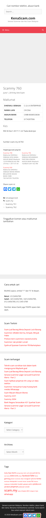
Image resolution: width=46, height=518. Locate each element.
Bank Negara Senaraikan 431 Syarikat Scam (22, 402)
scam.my (9, 201)
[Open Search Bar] (43, 30)
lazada (29, 481)
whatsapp (8, 494)
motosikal (13, 484)
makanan (7, 484)
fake (32, 475)
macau (36, 481)
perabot (7, 487)
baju (9, 473)
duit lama (7, 476)
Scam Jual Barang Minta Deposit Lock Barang (22, 329)
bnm (25, 473)
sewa (19, 491)
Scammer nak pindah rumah (16, 342)
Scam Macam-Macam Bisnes (16, 392)
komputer (13, 481)
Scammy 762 (11, 207)
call (28, 473)
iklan (22, 479)
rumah (27, 487)
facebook (26, 475)
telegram (32, 491)
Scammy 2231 (10, 396)
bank (14, 473)
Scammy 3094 (10, 399)
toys (36, 491)
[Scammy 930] (12, 172)
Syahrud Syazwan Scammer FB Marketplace (22, 345)
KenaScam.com (23, 18)
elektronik (14, 476)
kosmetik (19, 481)
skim (28, 491)
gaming (7, 479)
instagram (27, 479)
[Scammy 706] (31, 158)
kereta (38, 479)
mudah (20, 484)
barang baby (19, 473)
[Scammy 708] (12, 158)
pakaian (25, 484)
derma (37, 473)
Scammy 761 (11, 204)
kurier (24, 481)
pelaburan (37, 484)
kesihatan (7, 481)
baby (6, 473)
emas (20, 476)
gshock (12, 479)
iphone (33, 479)
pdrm (31, 484)
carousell (32, 473)
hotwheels (18, 479)
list (32, 481)
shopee (23, 491)
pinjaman (14, 486)
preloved (21, 487)
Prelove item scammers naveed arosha (20, 339)
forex (36, 476)
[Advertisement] (23, 57)
